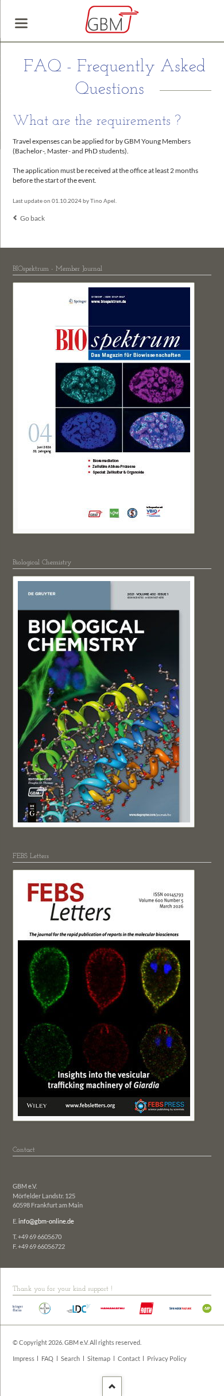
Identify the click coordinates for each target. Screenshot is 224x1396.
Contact (129, 1358)
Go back (32, 218)
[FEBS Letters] (104, 995)
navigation (21, 23)
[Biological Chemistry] (104, 701)
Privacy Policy (167, 1358)
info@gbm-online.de (46, 1221)
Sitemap (98, 1358)
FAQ (47, 1358)
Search (70, 1358)
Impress (23, 1358)
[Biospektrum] (104, 408)
